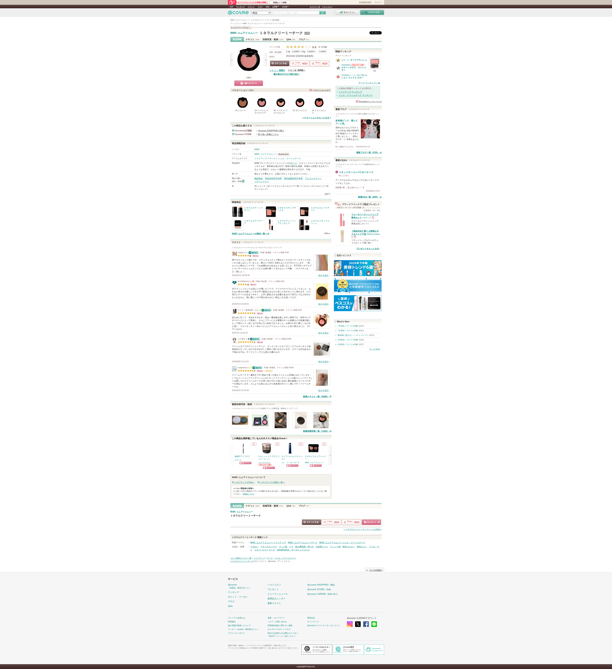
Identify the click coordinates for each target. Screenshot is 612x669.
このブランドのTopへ (244, 482)
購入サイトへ (248, 83)
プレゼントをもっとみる (367, 248)
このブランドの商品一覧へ (272, 482)
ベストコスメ (327, 7)
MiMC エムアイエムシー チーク (302, 542)
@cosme (239, 586)
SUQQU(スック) (348, 75)
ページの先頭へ (363, 529)
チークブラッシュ (358, 60)
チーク (272, 158)
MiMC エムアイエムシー (244, 33)
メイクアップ (260, 158)
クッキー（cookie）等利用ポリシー (243, 629)
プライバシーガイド (236, 633)
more (327, 194)
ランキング (240, 6)
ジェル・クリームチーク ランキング (355, 95)
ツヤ (291, 546)
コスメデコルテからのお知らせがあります (265, 465)
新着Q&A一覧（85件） (368, 197)
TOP (231, 6)
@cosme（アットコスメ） (279, 561)
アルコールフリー (313, 178)
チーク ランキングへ (368, 83)
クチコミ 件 (277, 70)
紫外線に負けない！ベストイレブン (353, 335)
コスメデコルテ (264, 463)
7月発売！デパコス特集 (348, 326)
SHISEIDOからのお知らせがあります (357, 65)
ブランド (251, 6)
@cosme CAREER (323, 594)
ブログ (260, 6)
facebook (366, 624)
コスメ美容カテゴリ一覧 (240, 558)
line (374, 624)
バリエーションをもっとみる (315, 118)
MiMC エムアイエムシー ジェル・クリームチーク (342, 542)
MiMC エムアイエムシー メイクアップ (268, 542)
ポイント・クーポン (238, 597)
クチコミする (279, 63)
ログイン (378, 2)
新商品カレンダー (276, 598)
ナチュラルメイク (268, 546)
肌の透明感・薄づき (304, 546)
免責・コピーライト (276, 618)
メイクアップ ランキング (350, 92)
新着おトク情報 (280, 2)
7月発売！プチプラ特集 (348, 330)
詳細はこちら (248, 494)
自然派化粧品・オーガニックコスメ (293, 550)
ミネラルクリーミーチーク (281, 33)
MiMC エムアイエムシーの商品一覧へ (249, 233)
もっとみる (374, 349)
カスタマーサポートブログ (279, 629)
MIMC (257, 149)
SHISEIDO (345, 65)
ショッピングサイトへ (245, 463)
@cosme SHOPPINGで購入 (271, 130)
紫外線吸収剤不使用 (293, 178)
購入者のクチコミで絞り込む (286, 74)
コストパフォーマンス (264, 550)
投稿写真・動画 (273, 39)
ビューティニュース (278, 594)
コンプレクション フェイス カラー (354, 76)
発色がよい (362, 546)
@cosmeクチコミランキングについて (323, 625)
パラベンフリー (261, 181)
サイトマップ (313, 622)
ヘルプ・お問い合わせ (277, 622)
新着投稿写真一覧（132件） (316, 431)
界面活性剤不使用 (273, 178)
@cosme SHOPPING (321, 584)
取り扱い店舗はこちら (268, 134)
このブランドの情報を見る (241, 27)
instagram (350, 624)
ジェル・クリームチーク (289, 158)
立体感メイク (322, 546)
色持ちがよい (348, 546)
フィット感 (335, 546)
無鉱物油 (258, 178)
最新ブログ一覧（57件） (367, 152)
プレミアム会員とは (236, 618)
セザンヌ (238, 460)
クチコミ (252, 39)
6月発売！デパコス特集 (348, 344)
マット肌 (283, 546)
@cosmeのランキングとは (370, 101)
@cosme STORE (319, 589)
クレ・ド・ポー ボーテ (290, 463)
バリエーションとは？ (321, 90)
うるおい (254, 546)
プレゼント (273, 589)
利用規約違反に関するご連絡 (280, 625)
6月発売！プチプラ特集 (348, 340)
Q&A (267, 6)
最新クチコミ (274, 603)
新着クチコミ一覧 (316, 396)
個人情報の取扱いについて (239, 625)
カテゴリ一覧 (315, 7)
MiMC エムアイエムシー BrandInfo (284, 154)
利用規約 (232, 622)
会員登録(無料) (365, 2)
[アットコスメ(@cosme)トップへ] (238, 13)
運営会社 (311, 618)
